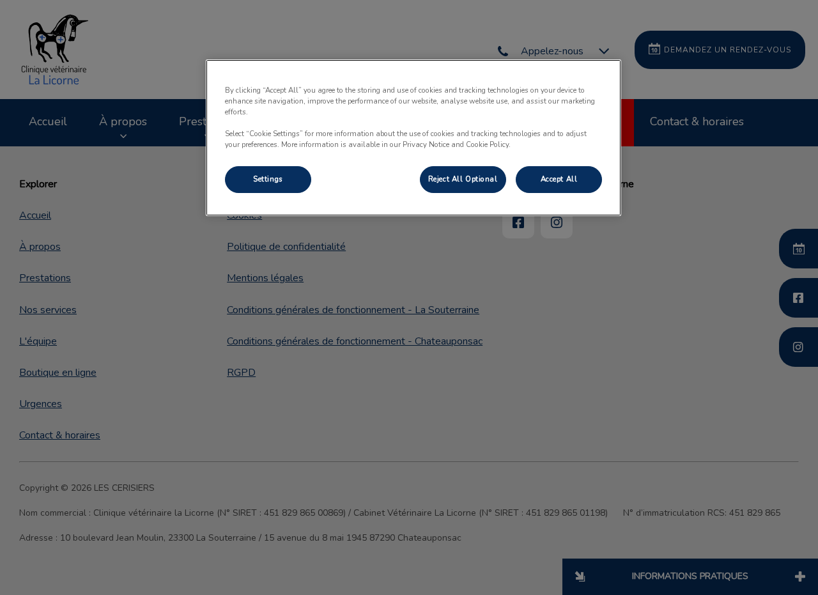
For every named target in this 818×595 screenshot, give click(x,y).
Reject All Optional (463, 179)
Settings (268, 179)
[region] (413, 137)
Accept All (559, 179)
